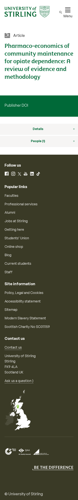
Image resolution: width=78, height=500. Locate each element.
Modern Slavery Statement (25, 318)
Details (38, 129)
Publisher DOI (16, 105)
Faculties (11, 195)
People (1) (38, 141)
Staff (8, 272)
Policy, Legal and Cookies (24, 293)
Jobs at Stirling (16, 221)
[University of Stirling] (27, 11)
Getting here (14, 229)
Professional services (21, 204)
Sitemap (11, 309)
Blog (8, 255)
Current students (18, 263)
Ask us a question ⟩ (19, 381)
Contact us (13, 347)
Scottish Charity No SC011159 (27, 326)
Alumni (10, 212)
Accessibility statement (23, 301)
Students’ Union (17, 238)
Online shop (14, 246)
